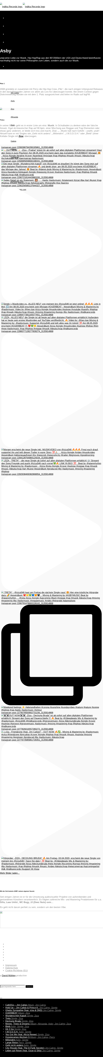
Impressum (11, 965)
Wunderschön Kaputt (22, 1015)
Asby (13, 101)
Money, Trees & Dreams (38, 1023)
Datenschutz (11, 968)
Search (29, 986)
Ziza (12, 109)
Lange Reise (18, 1042)
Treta (14, 1018)
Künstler (8, 85)
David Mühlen (9, 975)
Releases (9, 77)
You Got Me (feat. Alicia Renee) (27, 1034)
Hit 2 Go (15, 1029)
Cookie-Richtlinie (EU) (16, 970)
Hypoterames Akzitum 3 (30, 1037)
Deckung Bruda (19, 1021)
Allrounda (14, 117)
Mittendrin (16, 1040)
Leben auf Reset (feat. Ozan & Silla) (32, 1050)
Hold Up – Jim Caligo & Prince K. (31, 1007)
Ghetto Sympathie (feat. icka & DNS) (33, 1010)
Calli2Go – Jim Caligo (25, 1005)
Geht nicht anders (20, 1045)
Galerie (13, 141)
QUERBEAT (17, 1013)
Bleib (17, 1026)
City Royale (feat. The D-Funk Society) (34, 1048)
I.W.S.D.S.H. (18, 1032)
